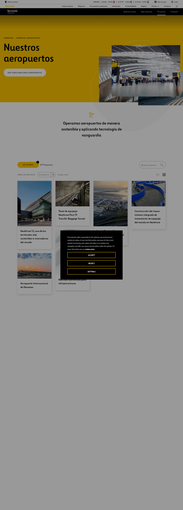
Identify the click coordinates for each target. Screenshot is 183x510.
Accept (91, 255)
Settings (91, 271)
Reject (91, 263)
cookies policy (90, 249)
